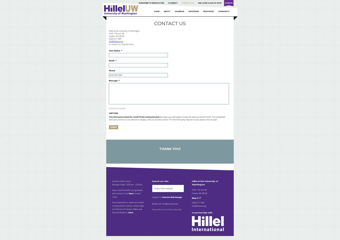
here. (131, 212)
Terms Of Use (167, 209)
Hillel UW (124, 10)
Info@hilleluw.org (116, 41)
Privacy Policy (157, 209)
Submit (113, 127)
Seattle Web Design (172, 197)
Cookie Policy (177, 209)
